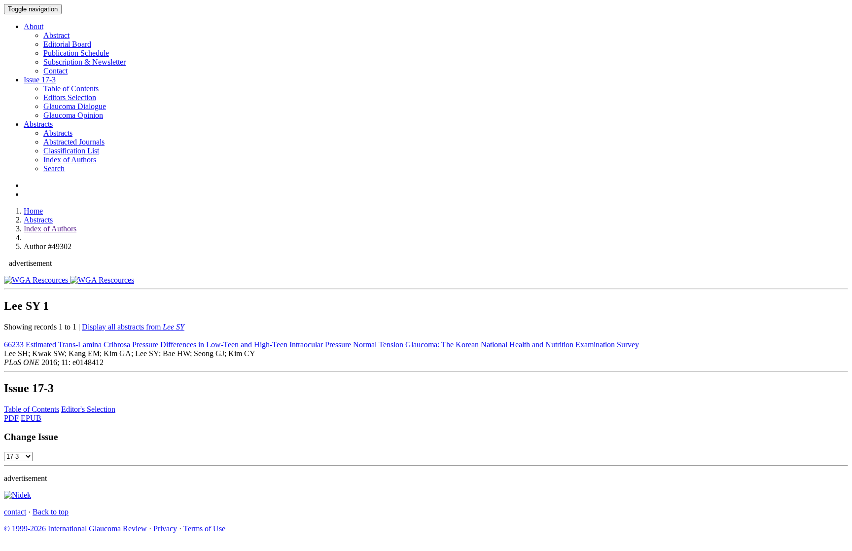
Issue (40, 79)
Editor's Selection (88, 409)
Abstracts (38, 124)
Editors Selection (69, 97)
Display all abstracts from (133, 327)
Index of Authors (69, 159)
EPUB (31, 418)
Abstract (56, 35)
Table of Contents (71, 88)
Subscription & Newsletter (84, 62)
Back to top (51, 512)
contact (15, 512)
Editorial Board (67, 44)
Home (33, 211)
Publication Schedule (76, 53)
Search (54, 168)
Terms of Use (204, 528)
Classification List (71, 151)
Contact (55, 71)
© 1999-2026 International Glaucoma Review (75, 528)
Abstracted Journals (74, 142)
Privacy (165, 528)
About (33, 26)
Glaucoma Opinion (73, 115)
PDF (11, 418)
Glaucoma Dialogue (74, 106)
